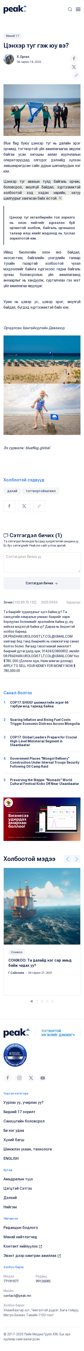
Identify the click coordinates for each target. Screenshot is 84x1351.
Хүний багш (14, 1140)
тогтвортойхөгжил (41, 491)
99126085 (43, 1281)
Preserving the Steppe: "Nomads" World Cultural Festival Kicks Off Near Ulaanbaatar (44, 782)
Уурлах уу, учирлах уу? (24, 1102)
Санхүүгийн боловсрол (24, 1121)
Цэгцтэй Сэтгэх (18, 1188)
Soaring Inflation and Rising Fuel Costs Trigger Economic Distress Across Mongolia (45, 722)
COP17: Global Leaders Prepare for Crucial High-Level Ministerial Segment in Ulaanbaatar (43, 741)
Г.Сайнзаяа (16, 972)
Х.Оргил (23, 57)
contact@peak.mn (17, 1296)
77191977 (11, 1281)
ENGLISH (11, 1158)
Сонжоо (16, 952)
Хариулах (73, 602)
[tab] (32, 1001)
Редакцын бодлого (21, 1227)
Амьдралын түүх (18, 1179)
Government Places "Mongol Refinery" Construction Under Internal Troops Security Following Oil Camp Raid (44, 762)
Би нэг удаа (14, 1130)
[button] (70, 9)
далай (12, 491)
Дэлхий (10, 1198)
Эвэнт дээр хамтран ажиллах (30, 1255)
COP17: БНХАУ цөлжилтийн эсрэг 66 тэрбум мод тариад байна (39, 704)
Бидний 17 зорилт (19, 1112)
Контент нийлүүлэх (21, 1246)
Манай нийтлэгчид (20, 1237)
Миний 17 (12, 36)
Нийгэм (10, 1207)
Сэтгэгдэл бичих (40, 583)
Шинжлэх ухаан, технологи (28, 1149)
